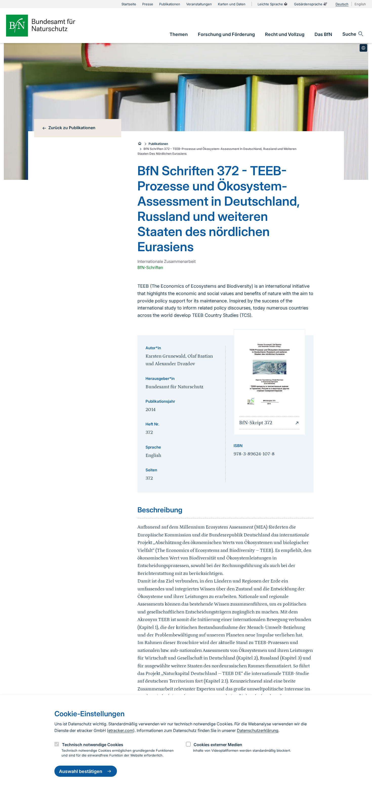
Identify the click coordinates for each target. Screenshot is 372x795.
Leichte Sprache (270, 4)
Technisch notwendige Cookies (92, 744)
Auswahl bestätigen (80, 771)
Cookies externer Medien (218, 744)
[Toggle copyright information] (363, 48)
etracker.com (120, 730)
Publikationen (158, 144)
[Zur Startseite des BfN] (49, 25)
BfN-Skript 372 (255, 422)
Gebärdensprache (308, 4)
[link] (179, 34)
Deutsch (342, 4)
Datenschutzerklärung (257, 730)
